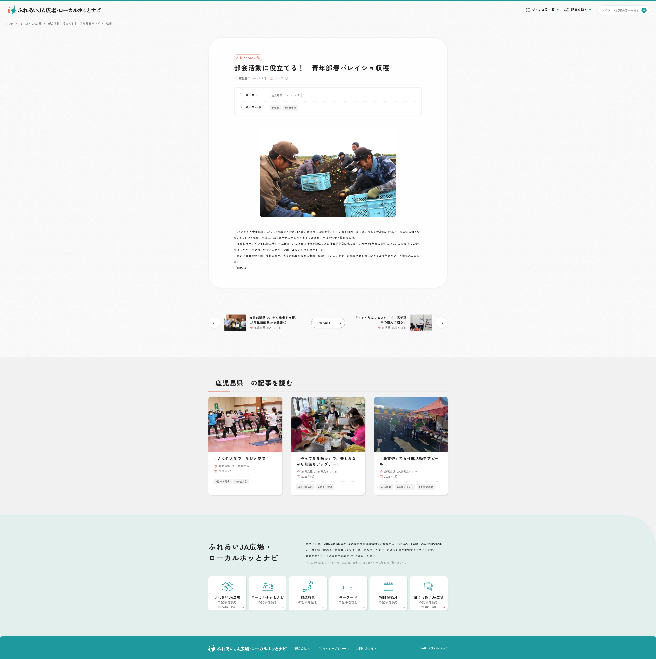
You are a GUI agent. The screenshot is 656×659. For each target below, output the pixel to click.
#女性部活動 (305, 487)
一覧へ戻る (324, 323)
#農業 (275, 107)
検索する (644, 10)
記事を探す (579, 9)
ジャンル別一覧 (543, 9)
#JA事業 (386, 487)
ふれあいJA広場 (30, 23)
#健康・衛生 (222, 481)
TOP (10, 23)
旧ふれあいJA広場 (373, 562)
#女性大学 (241, 481)
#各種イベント (405, 487)
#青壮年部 (290, 107)
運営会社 (301, 648)
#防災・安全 (325, 487)
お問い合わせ (365, 648)
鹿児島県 (277, 95)
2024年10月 (293, 95)
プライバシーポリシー (331, 648)
